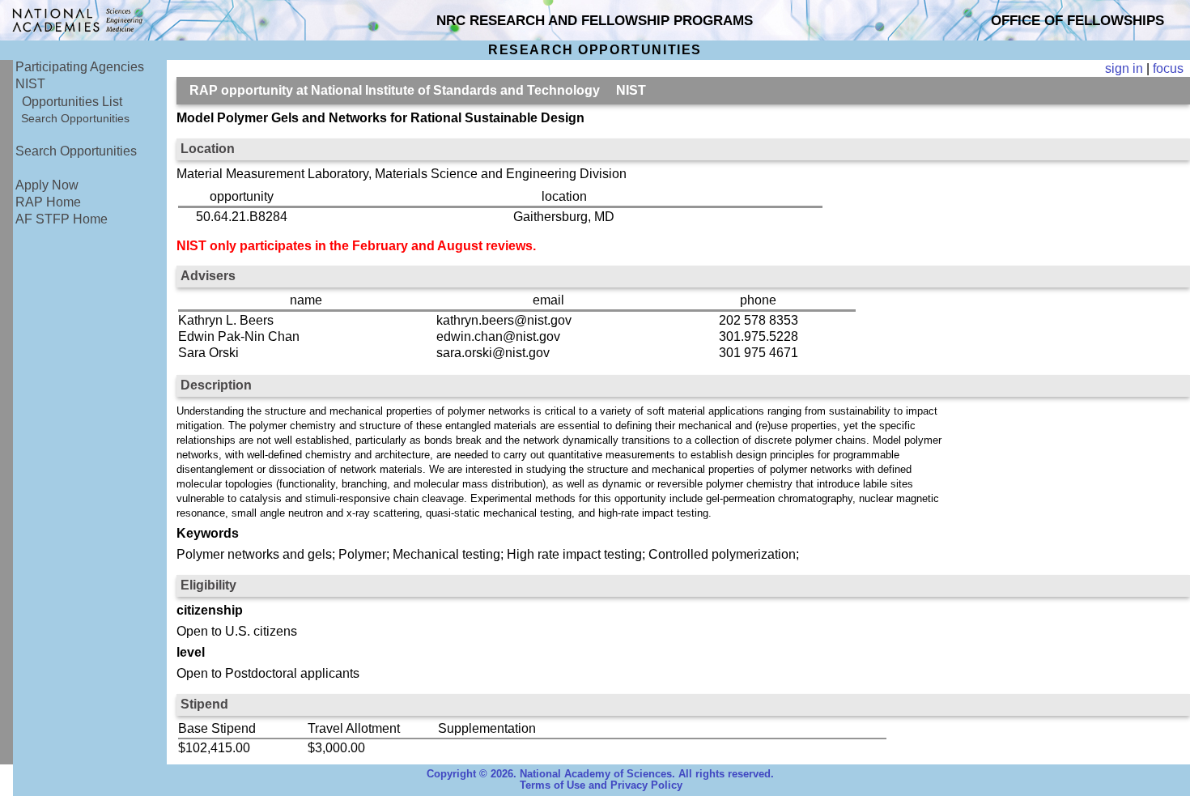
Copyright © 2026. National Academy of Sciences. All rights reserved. (600, 774)
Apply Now (47, 185)
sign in (1124, 68)
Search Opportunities (75, 118)
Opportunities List (72, 102)
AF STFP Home (61, 219)
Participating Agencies (79, 67)
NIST (30, 84)
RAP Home (48, 202)
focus (1168, 68)
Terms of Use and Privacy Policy (601, 785)
